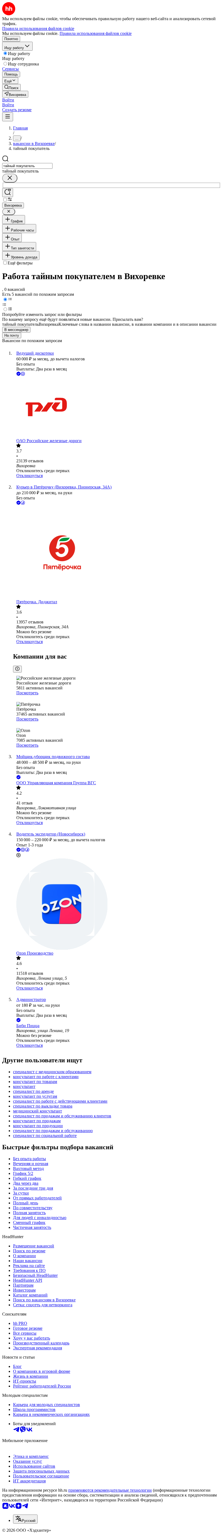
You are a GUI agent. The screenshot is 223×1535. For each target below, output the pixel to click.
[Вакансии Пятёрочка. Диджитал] (117, 552)
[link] (11, 87)
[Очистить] (9, 178)
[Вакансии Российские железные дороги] (117, 407)
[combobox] (27, 166)
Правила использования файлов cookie (96, 33)
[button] (8, 100)
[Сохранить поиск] (7, 192)
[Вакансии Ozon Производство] (117, 904)
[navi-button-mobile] (7, 116)
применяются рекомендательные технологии (110, 1490)
